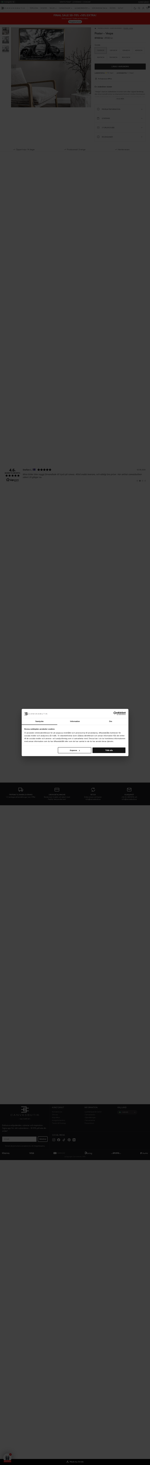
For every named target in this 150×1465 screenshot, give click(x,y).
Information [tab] (75, 721)
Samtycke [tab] (39, 721)
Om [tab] (110, 721)
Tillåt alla (109, 750)
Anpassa (73, 750)
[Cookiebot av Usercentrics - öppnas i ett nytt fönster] (115, 713)
